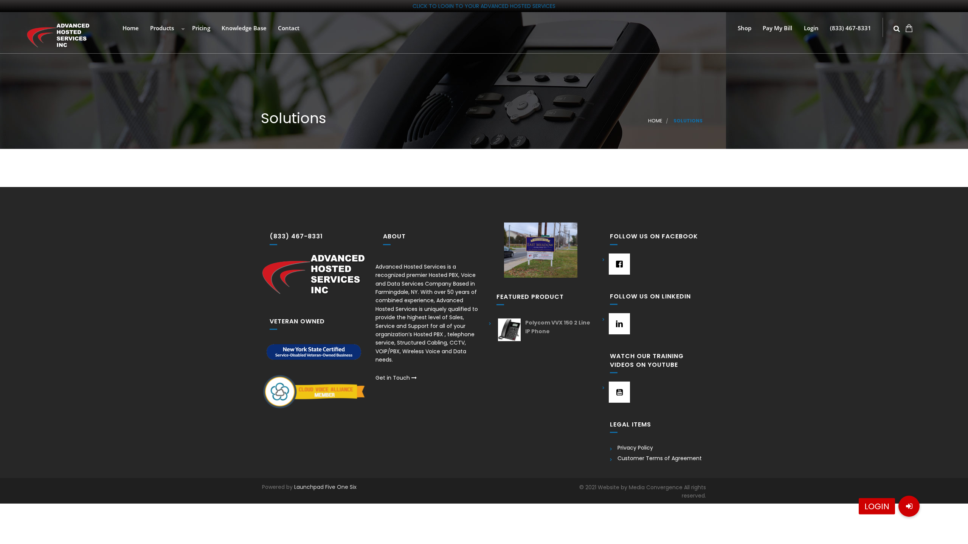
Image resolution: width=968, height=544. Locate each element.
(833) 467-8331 (849, 28)
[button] (909, 506)
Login (810, 28)
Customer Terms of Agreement (659, 458)
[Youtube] (617, 392)
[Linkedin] (617, 323)
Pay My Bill (776, 28)
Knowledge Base (243, 28)
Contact (287, 28)
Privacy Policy (635, 447)
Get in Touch (393, 378)
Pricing (200, 28)
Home (130, 28)
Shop (743, 28)
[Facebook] (617, 264)
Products (161, 28)
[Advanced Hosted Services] (58, 35)
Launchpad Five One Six (325, 487)
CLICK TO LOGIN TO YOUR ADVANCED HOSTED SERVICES (484, 6)
